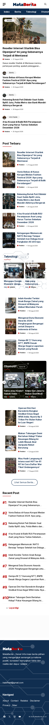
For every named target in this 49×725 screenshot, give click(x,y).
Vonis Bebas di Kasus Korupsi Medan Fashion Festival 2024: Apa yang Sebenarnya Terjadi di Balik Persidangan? (24, 80)
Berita (18, 11)
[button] (45, 4)
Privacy (6, 705)
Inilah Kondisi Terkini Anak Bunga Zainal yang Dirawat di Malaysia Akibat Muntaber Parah (27, 558)
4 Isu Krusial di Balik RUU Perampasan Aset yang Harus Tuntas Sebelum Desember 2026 (22, 125)
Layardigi (14, 608)
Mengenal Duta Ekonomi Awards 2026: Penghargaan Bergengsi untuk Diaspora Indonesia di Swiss (30, 324)
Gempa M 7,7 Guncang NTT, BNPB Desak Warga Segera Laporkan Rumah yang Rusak (27, 579)
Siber (14, 705)
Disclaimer (35, 700)
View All (23, 257)
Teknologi (31, 11)
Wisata (9, 20)
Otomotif (11, 375)
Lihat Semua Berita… (24, 482)
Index (7, 11)
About (6, 700)
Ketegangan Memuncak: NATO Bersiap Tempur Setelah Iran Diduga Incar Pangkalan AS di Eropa (26, 547)
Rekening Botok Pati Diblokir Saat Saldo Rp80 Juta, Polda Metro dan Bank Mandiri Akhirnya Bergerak (24, 102)
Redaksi (7, 59)
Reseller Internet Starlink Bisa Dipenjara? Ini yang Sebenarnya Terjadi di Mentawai (23, 52)
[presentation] (4, 272)
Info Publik (13, 117)
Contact (14, 700)
